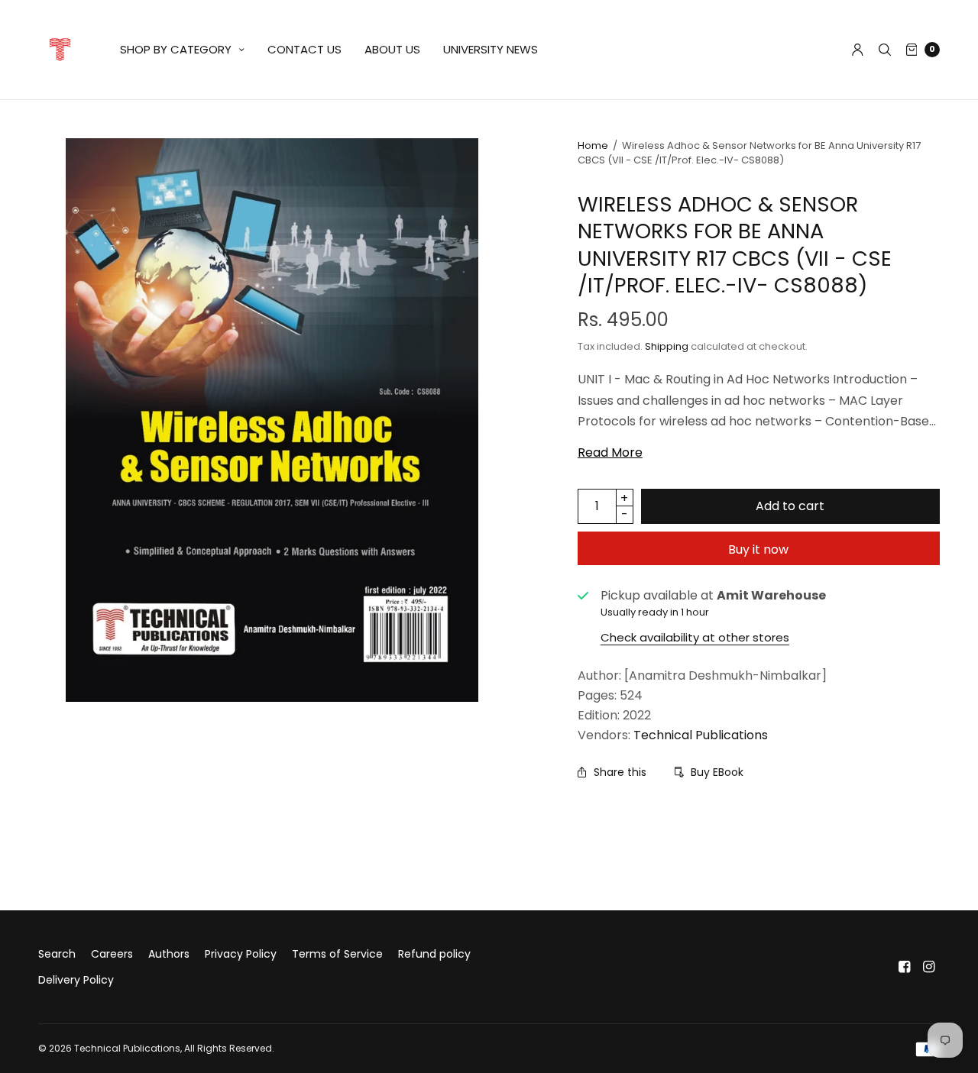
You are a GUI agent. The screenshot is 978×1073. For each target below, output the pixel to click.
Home (593, 145)
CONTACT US (304, 49)
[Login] (857, 49)
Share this (620, 772)
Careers (112, 953)
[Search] (885, 49)
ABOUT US (392, 49)
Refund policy (434, 953)
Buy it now (758, 549)
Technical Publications (700, 735)
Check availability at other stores (695, 637)
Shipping (666, 346)
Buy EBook (717, 772)
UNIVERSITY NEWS (490, 49)
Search (57, 953)
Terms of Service (337, 953)
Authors (168, 953)
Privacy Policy (241, 953)
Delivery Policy (76, 979)
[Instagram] (929, 967)
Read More (610, 453)
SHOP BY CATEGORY (176, 49)
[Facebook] (905, 967)
